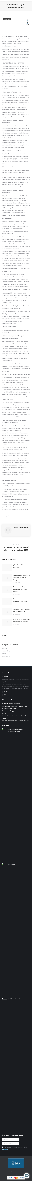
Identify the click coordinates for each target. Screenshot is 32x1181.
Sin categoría (6, 19)
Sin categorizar (6, 656)
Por (22, 516)
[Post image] (7, 567)
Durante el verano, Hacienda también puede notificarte (21, 600)
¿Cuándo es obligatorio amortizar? (20, 566)
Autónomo (5, 648)
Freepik (16, 1174)
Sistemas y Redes (20, 1172)
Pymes (4, 653)
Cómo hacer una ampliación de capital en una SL (21, 610)
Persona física (6, 651)
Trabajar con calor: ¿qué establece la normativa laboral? (20, 589)
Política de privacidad (21, 1147)
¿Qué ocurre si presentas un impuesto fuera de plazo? (21, 620)
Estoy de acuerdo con (15, 1147)
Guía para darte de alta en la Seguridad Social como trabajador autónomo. (21, 577)
